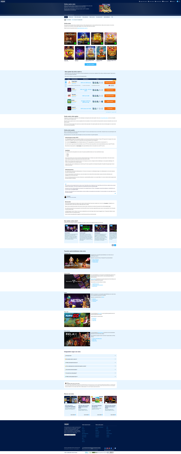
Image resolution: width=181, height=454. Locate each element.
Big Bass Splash (95, 260)
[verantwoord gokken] (179, 1)
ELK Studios (79, 145)
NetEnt (103, 297)
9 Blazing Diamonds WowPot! (97, 285)
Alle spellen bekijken (90, 64)
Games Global (93, 279)
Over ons (83, 430)
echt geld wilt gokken (104, 117)
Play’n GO (99, 313)
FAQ (82, 438)
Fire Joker (94, 319)
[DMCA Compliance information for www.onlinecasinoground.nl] (111, 452)
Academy (83, 431)
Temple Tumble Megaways (97, 338)
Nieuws (83, 428)
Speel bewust (84, 436)
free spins (106, 203)
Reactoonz (94, 318)
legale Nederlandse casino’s (82, 28)
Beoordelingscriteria (85, 433)
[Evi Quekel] (67, 20)
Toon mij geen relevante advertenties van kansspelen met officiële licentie (92, 448)
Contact (83, 439)
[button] (91, 104)
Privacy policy (84, 435)
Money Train (94, 340)
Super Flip (94, 320)
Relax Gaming (100, 332)
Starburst (94, 298)
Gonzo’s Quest (95, 300)
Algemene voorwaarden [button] (70, 104)
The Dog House (95, 262)
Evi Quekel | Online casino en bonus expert (73, 383)
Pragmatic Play (73, 142)
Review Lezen (74, 83)
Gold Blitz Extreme (95, 283)
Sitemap (83, 441)
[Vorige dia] (113, 245)
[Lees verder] (70, 406)
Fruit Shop (94, 301)
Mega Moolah (94, 286)
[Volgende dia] (115, 245)
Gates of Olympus (95, 259)
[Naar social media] (105, 448)
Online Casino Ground (73, 452)
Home (83, 427)
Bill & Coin (94, 339)
